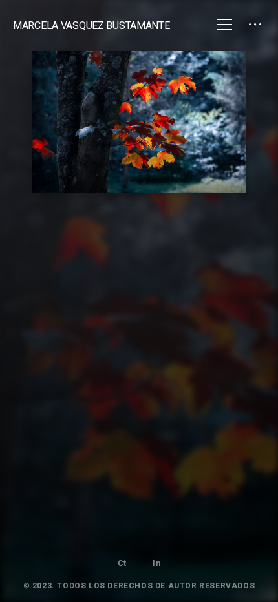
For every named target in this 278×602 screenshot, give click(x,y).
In (156, 563)
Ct (122, 563)
